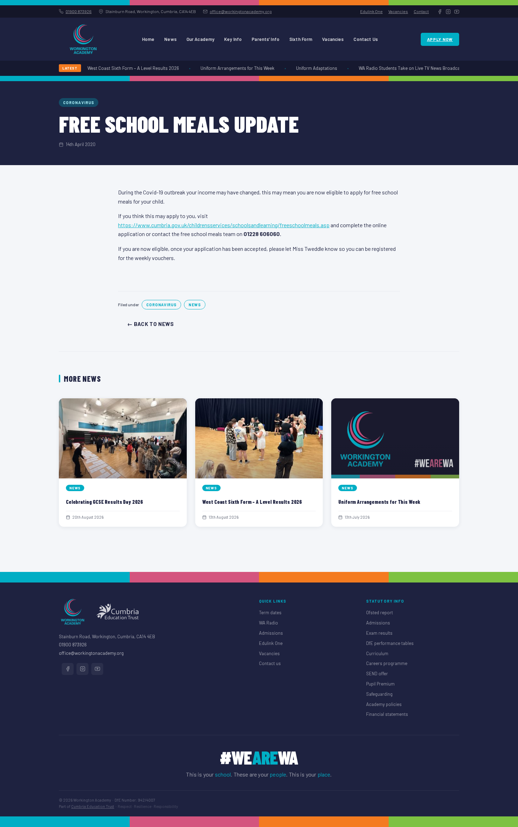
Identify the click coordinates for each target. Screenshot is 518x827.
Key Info (233, 39)
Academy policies (384, 704)
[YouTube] (456, 11)
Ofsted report (379, 612)
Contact (421, 11)
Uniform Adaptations (310, 68)
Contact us (270, 663)
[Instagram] (448, 11)
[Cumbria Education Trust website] (117, 612)
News (170, 39)
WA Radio (268, 623)
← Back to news (150, 324)
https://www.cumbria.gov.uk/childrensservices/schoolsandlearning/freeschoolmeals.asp (223, 225)
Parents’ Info (265, 39)
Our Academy (200, 39)
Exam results (379, 633)
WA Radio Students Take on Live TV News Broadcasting (408, 68)
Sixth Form (300, 39)
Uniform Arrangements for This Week (232, 68)
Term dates (270, 612)
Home (148, 39)
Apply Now (440, 39)
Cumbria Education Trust (92, 806)
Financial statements (387, 714)
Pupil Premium (380, 684)
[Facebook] (439, 11)
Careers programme (386, 663)
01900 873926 (79, 11)
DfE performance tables (390, 643)
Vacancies (398, 11)
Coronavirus (78, 102)
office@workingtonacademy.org (241, 11)
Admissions (271, 633)
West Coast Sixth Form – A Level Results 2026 (127, 68)
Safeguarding (379, 694)
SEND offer (377, 673)
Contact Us (365, 39)
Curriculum (377, 653)
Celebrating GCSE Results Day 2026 (104, 502)
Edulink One (371, 11)
